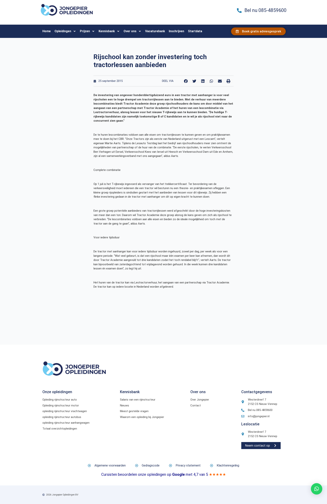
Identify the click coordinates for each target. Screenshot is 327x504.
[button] (185, 81)
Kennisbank (107, 31)
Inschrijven (176, 31)
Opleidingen (62, 31)
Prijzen (85, 31)
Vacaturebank (155, 31)
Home (46, 31)
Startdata (195, 31)
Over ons (130, 31)
